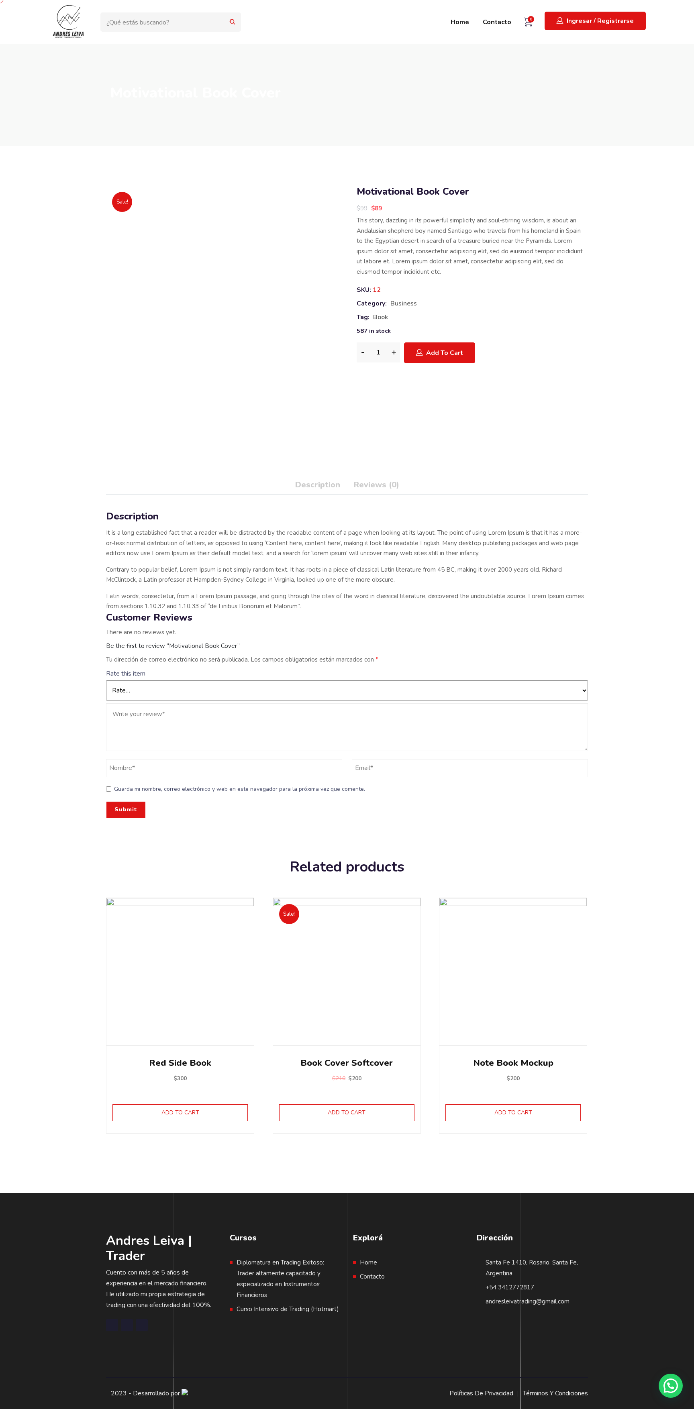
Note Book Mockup (513, 1063)
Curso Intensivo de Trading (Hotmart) (288, 1309)
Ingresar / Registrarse (600, 20)
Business (403, 303)
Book (380, 317)
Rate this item (125, 673)
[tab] (317, 486)
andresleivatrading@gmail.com (527, 1301)
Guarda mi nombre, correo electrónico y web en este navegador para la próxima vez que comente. (239, 789)
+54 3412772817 (510, 1287)
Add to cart (444, 352)
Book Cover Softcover (346, 1063)
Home (460, 21)
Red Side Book (180, 1063)
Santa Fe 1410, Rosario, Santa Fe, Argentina (532, 1267)
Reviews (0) (376, 484)
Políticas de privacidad (481, 1393)
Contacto (497, 21)
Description (317, 484)
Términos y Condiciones (555, 1393)
